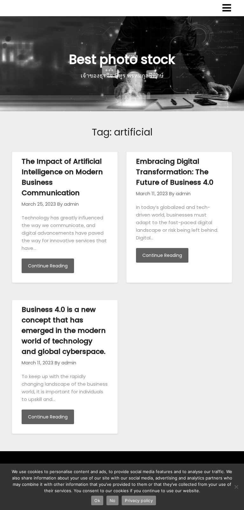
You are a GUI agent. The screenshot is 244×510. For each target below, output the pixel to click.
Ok (97, 500)
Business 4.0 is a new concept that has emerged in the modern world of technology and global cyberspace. (64, 330)
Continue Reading (48, 266)
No (113, 500)
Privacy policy (139, 500)
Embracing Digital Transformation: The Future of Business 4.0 (175, 171)
